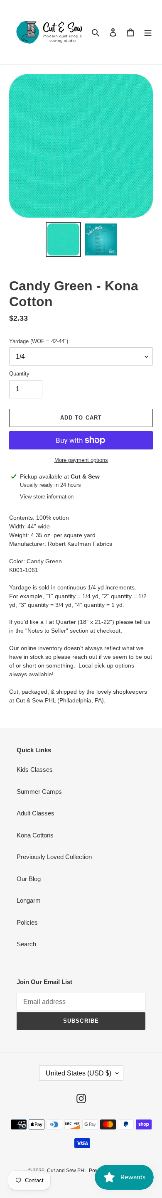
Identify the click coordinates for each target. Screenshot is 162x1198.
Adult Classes (35, 813)
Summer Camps (39, 791)
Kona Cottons (35, 835)
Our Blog (29, 878)
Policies (27, 922)
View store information (47, 496)
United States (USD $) (78, 1073)
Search (26, 944)
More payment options (81, 460)
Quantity (19, 374)
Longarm (29, 900)
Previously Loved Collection (54, 856)
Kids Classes (35, 769)
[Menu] (148, 32)
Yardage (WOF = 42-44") (38, 341)
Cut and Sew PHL (67, 1170)
